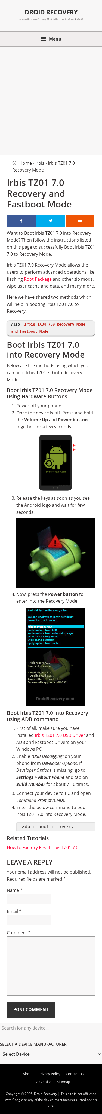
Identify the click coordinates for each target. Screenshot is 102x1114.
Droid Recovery (51, 12)
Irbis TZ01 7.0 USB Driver (60, 735)
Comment (19, 933)
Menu (55, 39)
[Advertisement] (51, 100)
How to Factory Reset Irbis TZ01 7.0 (42, 847)
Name (15, 890)
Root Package (38, 279)
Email (14, 911)
